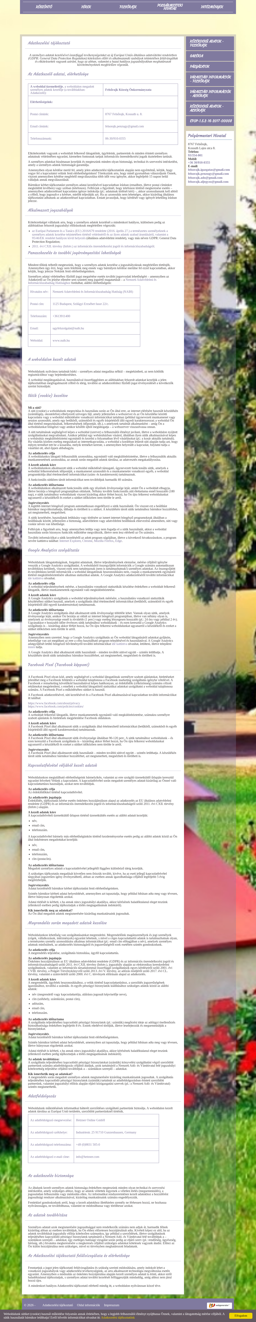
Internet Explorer (70, 541)
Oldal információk (88, 1305)
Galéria (196, 56)
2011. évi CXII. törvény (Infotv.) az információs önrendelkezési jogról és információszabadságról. (93, 246)
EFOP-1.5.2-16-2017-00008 (211, 121)
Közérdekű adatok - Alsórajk (207, 108)
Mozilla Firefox (104, 541)
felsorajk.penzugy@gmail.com (208, 173)
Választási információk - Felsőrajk (210, 79)
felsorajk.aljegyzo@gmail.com (208, 181)
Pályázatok (199, 66)
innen (31, 647)
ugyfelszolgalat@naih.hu (68, 328)
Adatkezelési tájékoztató (57, 1305)
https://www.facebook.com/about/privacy (54, 703)
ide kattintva (35, 578)
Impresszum (111, 1305)
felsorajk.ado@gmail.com (205, 177)
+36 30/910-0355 (199, 162)
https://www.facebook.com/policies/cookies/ (56, 706)
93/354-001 (195, 155)
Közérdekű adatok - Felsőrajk (207, 43)
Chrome (87, 541)
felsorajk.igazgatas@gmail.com (209, 169)
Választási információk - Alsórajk (210, 94)
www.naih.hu (61, 340)
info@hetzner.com (87, 1156)
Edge (118, 541)
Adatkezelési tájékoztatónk (118, 1317)
